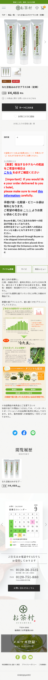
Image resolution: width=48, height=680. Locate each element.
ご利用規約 (42, 664)
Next (45, 42)
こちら (33, 98)
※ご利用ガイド (10, 161)
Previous (2, 524)
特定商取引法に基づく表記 (11, 664)
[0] (42, 8)
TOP (3, 15)
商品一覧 (11, 15)
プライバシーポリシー (29, 664)
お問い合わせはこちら (24, 587)
